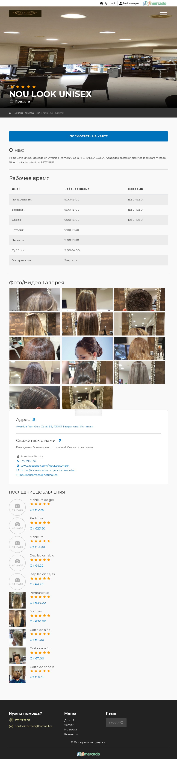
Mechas (35, 611)
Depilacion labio (42, 555)
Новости (70, 729)
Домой (69, 720)
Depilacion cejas (42, 574)
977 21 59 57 (28, 461)
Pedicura (36, 518)
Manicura (36, 537)
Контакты (71, 734)
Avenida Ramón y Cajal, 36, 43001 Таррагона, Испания (54, 426)
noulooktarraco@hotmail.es (38, 475)
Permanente (39, 592)
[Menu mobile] (163, 13)
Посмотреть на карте (89, 136)
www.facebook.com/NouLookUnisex (44, 465)
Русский (110, 3)
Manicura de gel (42, 500)
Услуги (69, 725)
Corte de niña (40, 630)
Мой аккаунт (131, 3)
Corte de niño (40, 648)
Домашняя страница (27, 113)
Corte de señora (42, 667)
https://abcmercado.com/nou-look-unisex (48, 470)
